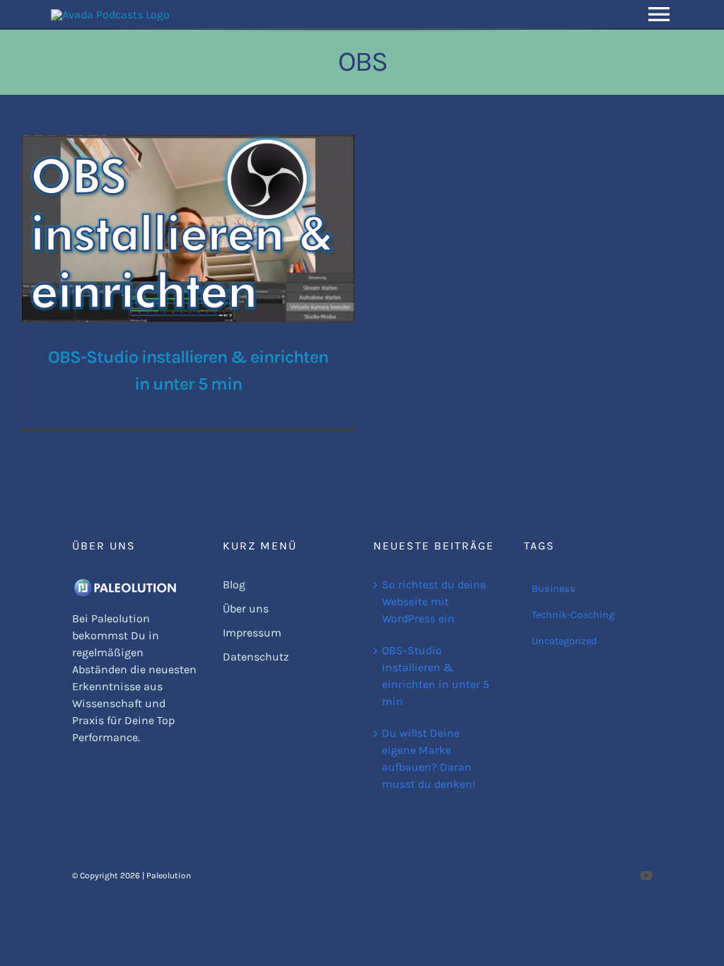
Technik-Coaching (573, 615)
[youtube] (646, 875)
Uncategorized (564, 641)
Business (554, 589)
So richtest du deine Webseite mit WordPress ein (434, 601)
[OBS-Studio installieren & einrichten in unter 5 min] (188, 228)
